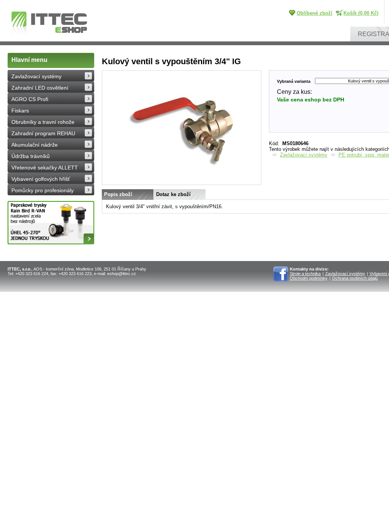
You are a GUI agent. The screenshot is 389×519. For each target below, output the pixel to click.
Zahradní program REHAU (43, 133)
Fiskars (20, 111)
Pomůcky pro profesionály (42, 190)
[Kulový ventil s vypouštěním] (182, 183)
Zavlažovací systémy (36, 76)
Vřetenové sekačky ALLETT (44, 168)
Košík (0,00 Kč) (360, 13)
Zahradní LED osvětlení (39, 88)
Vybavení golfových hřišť (40, 179)
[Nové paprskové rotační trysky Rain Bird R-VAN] (51, 222)
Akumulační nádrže (34, 145)
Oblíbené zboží (314, 13)
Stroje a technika (305, 273)
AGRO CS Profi (29, 99)
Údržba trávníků (30, 156)
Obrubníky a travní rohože (42, 122)
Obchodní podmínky (308, 278)
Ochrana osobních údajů (355, 278)
